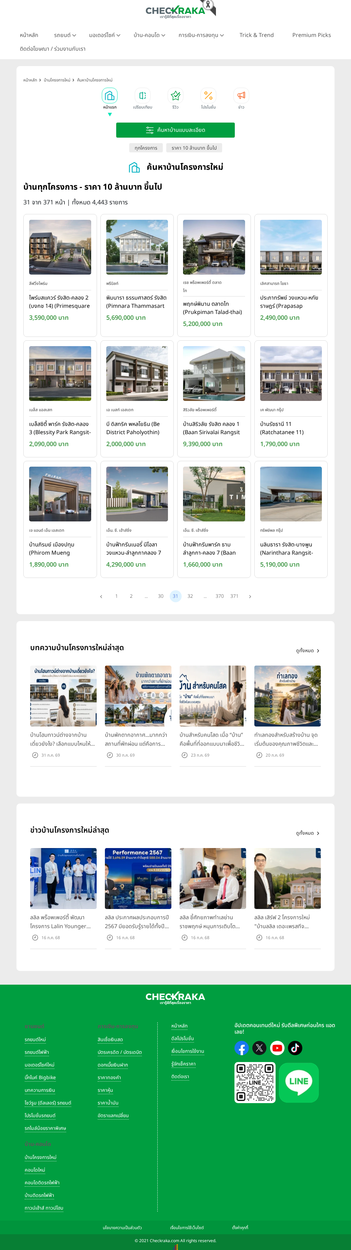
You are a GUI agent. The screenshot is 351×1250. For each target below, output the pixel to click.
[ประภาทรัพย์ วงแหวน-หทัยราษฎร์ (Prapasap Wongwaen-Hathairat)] (291, 248)
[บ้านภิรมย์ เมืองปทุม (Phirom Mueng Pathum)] (60, 495)
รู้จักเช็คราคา (183, 1064)
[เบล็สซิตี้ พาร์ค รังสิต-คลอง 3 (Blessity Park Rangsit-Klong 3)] (60, 375)
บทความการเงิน (40, 1090)
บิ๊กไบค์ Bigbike (40, 1077)
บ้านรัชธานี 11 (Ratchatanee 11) (282, 428)
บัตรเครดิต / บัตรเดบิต (120, 1052)
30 (161, 596)
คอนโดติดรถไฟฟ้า (42, 1182)
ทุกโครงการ (146, 148)
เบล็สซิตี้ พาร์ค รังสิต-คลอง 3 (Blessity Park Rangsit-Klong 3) (60, 428)
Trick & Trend (257, 35)
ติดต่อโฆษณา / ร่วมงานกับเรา (53, 49)
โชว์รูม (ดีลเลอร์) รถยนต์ (48, 1103)
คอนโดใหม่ (35, 1170)
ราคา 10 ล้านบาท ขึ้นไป (194, 148)
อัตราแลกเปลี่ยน (113, 1115)
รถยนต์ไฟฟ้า (37, 1052)
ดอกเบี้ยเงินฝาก (113, 1065)
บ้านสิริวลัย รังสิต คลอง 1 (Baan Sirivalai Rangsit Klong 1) (211, 428)
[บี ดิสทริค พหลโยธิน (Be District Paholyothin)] (137, 375)
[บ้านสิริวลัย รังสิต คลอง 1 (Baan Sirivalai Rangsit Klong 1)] (214, 375)
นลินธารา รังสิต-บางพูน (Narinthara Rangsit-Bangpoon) (286, 549)
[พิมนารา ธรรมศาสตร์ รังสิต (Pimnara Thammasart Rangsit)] (137, 248)
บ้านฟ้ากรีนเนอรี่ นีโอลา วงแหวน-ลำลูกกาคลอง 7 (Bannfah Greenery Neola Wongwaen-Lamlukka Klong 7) (133, 549)
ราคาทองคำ (109, 1077)
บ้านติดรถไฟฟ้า (39, 1195)
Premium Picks (311, 35)
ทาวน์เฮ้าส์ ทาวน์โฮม (44, 1208)
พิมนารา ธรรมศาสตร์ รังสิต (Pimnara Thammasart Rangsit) (136, 302)
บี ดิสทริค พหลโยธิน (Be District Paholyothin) (133, 428)
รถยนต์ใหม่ (35, 1039)
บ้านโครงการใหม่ (41, 1157)
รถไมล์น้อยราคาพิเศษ (45, 1128)
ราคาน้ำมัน (108, 1103)
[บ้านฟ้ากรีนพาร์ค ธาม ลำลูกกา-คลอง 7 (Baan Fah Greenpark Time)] (214, 495)
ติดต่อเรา (180, 1076)
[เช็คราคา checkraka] (175, 12)
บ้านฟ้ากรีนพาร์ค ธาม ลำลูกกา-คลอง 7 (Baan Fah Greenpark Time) (210, 549)
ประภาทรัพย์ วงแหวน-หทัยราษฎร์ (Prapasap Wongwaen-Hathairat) (289, 302)
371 (234, 596)
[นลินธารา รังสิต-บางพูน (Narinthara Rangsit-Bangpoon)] (291, 495)
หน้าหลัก (29, 35)
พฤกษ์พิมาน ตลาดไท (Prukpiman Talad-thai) (212, 308)
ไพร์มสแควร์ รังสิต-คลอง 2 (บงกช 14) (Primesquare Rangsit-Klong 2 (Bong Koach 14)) (59, 302)
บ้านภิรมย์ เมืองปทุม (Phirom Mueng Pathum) (51, 549)
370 (220, 596)
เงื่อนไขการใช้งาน (187, 1051)
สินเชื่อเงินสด (110, 1039)
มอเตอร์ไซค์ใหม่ (40, 1065)
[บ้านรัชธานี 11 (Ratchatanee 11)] (291, 375)
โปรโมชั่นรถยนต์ (40, 1115)
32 (190, 596)
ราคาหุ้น (105, 1090)
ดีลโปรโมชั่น (182, 1038)
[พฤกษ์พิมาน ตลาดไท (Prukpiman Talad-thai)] (214, 248)
